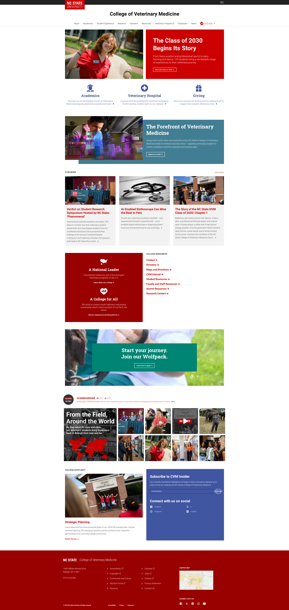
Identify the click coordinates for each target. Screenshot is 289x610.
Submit (218, 491)
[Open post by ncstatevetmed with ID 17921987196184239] (158, 448)
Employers (182, 23)
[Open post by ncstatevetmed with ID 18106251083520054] (185, 421)
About (76, 23)
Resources (146, 23)
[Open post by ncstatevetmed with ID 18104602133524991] (131, 421)
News (193, 23)
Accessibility (112, 605)
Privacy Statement (153, 583)
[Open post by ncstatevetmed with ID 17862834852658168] (185, 448)
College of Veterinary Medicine (144, 14)
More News (219, 172)
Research (122, 23)
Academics (88, 23)
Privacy (121, 605)
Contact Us (150, 588)
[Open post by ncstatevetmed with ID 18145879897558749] (90, 434)
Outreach (134, 23)
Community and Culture (120, 578)
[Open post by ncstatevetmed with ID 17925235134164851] (212, 421)
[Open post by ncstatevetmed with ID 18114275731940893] (131, 448)
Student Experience (105, 23)
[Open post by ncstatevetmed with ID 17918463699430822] (212, 448)
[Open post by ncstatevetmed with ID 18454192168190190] (158, 421)
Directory (114, 588)
